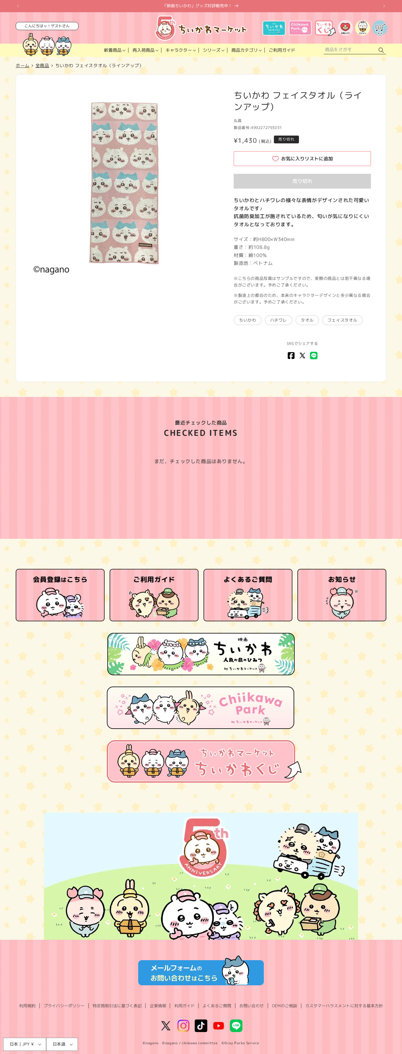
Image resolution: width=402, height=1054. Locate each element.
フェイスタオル (342, 320)
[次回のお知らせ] (384, 6)
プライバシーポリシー (64, 1006)
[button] (114, 50)
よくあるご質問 (217, 1006)
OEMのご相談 (284, 1006)
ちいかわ (247, 320)
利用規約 (27, 1006)
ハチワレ (278, 320)
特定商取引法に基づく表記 (117, 1006)
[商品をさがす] (381, 50)
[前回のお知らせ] (18, 6)
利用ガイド (184, 1006)
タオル (307, 320)
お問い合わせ (251, 1006)
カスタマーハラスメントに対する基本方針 (344, 1006)
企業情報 (158, 1006)
